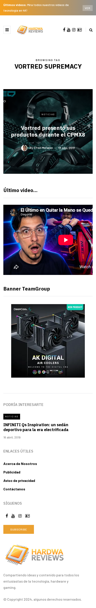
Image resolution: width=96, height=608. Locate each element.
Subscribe (18, 529)
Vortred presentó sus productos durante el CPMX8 (48, 131)
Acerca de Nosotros (20, 463)
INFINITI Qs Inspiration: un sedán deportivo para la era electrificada (36, 427)
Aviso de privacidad (19, 480)
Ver (87, 8)
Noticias (48, 114)
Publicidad (11, 472)
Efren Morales (43, 147)
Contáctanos (14, 489)
